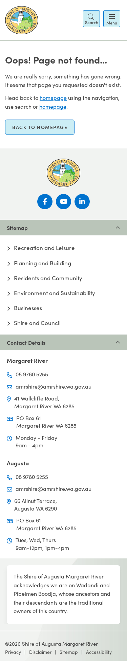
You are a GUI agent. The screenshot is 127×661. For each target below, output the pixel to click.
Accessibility (99, 652)
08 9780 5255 (32, 374)
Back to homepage (39, 127)
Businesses (28, 308)
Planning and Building (42, 263)
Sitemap (69, 652)
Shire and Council (37, 323)
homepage (53, 97)
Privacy (13, 652)
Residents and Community (48, 278)
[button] (91, 18)
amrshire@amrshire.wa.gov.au (53, 386)
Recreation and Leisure (44, 248)
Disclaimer (40, 652)
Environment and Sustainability (54, 293)
